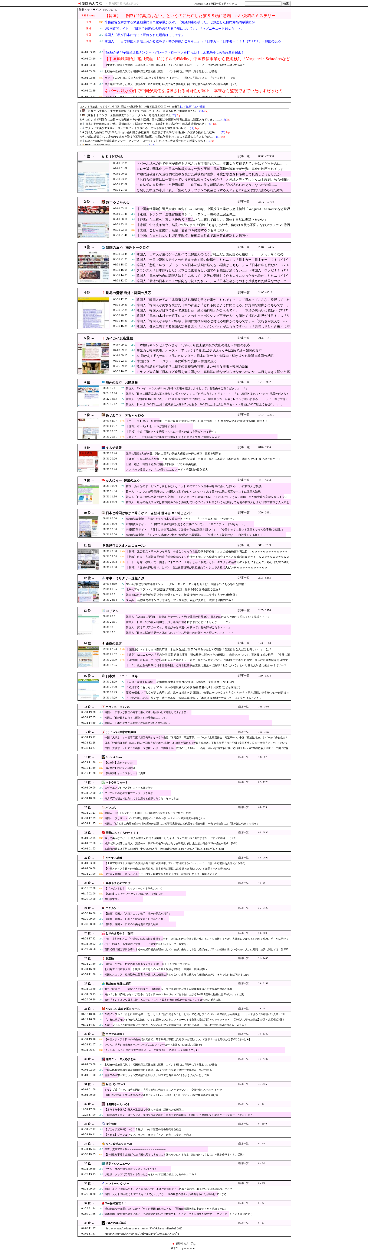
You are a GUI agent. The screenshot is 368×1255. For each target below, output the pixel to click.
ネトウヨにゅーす (117, 782)
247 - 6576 (264, 610)
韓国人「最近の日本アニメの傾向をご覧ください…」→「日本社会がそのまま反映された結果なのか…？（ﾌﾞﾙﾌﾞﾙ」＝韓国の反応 (212, 283)
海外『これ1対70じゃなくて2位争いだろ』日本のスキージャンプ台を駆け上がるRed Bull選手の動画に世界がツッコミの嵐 (174, 994)
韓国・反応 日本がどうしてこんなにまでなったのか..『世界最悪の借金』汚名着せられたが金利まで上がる (166, 1194)
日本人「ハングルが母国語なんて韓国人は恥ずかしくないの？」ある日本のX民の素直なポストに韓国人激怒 (193, 491)
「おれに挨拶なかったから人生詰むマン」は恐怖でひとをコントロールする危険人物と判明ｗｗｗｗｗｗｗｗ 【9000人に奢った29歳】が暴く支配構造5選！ (195, 1019)
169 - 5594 (264, 675)
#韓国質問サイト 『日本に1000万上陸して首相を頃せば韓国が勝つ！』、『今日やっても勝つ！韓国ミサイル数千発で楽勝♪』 (205, 529)
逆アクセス (230, 3)
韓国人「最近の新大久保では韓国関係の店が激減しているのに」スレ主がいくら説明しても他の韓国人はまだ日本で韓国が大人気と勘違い (207, 504)
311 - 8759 (264, 545)
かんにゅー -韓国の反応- (123, 480)
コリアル (112, 611)
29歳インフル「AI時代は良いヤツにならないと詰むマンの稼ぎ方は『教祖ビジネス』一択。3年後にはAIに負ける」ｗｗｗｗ (176, 1024)
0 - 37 (261, 1203)
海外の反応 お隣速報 (122, 382)
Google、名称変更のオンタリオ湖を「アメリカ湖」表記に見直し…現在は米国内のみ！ (180, 600)
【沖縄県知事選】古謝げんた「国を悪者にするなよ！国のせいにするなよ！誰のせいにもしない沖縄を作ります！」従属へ (175, 1154)
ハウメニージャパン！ (119, 707)
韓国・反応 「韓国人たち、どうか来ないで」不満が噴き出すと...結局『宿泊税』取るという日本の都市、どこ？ (168, 1188)
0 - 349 (262, 1163)
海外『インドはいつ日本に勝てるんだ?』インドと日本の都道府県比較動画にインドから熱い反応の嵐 (163, 999)
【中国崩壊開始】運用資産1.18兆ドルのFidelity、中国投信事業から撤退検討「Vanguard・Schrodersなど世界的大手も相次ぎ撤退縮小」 (197, 61)
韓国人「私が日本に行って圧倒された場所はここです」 (144, 35)
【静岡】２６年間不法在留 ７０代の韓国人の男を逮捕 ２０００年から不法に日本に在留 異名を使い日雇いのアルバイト (203, 459)
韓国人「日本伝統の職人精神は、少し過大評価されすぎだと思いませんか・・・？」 (178, 622)
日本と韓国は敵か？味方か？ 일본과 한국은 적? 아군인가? (149, 513)
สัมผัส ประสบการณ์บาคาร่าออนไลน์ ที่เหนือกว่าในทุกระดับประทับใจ (142, 1233)
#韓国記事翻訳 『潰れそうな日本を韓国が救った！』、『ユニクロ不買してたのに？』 (180, 518)
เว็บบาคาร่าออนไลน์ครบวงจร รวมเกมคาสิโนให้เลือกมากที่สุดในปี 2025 (143, 1228)
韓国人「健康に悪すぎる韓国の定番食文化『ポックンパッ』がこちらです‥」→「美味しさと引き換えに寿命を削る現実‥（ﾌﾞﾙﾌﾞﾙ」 (213, 328)
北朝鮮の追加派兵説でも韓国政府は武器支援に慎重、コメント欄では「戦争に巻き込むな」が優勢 (161, 71)
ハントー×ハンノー (117, 1183)
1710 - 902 (264, 382)
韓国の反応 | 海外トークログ (127, 247)
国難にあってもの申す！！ (122, 832)
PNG (101, 22)
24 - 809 (262, 933)
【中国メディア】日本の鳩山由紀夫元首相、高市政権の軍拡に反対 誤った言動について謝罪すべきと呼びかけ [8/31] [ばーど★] (177, 1039)
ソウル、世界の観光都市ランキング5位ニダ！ (131, 1169)
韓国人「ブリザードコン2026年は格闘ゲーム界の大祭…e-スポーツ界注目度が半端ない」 (155, 818)
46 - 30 (262, 883)
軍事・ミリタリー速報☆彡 (125, 578)
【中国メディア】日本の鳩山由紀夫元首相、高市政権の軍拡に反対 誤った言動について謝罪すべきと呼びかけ (167, 868)
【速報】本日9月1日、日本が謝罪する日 (151, 426)
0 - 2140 (262, 1124)
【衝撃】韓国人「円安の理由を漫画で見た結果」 (133, 924)
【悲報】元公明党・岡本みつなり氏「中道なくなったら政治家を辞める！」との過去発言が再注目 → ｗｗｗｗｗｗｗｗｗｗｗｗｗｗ (207, 553)
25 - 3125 (263, 908)
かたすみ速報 (114, 857)
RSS (206, 3)
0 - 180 (262, 1183)
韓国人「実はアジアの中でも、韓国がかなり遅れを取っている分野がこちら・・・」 (178, 627)
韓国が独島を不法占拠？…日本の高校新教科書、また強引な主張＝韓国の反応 (192, 366)
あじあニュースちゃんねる (125, 415)
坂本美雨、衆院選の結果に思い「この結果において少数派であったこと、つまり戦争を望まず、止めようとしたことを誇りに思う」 (180, 1214)
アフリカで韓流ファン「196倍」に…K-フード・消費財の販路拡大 (167, 469)
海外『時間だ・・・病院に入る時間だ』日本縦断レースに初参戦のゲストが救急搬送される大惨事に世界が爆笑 (168, 989)
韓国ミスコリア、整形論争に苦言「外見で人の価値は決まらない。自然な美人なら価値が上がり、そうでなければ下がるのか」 (177, 974)
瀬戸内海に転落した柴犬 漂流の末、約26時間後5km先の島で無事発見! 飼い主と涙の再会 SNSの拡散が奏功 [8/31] (171, 84)
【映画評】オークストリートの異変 (125, 773)
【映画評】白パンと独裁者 (120, 768)
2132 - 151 (264, 337)
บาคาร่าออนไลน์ (116, 1223)
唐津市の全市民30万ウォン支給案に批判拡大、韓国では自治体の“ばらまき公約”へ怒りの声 (157, 1075)
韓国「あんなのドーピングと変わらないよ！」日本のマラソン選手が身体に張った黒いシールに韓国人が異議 (194, 486)
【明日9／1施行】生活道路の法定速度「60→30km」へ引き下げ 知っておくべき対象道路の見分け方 (161, 1095)
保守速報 (111, 1124)
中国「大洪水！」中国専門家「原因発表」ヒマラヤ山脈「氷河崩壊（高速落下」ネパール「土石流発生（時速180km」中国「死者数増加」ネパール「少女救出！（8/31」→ (196, 739)
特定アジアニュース (118, 1163)
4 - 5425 (262, 1084)
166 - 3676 (263, 707)
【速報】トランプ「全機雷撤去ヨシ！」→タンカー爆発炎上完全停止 (186, 214)
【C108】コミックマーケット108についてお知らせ (133, 893)
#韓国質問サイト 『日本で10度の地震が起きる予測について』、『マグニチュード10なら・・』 (174, 28)
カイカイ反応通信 (119, 338)
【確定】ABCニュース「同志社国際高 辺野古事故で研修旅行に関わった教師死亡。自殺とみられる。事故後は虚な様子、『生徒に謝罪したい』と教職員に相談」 (208, 657)
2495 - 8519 (265, 292)
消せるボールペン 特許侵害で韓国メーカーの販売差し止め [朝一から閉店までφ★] (151, 1050)
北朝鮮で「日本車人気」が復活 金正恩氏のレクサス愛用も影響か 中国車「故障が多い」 (157, 969)
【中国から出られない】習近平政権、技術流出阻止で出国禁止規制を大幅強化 (192, 235)
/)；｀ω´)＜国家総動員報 (121, 732)
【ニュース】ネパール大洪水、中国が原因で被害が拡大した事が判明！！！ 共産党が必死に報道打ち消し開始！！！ (198, 421)
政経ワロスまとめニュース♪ (126, 545)
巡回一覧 (215, 3)
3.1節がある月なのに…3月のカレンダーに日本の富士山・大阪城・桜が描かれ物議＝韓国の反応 (205, 356)
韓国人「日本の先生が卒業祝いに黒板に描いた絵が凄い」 (138, 723)
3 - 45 (261, 1104)
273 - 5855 (264, 577)
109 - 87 (262, 757)
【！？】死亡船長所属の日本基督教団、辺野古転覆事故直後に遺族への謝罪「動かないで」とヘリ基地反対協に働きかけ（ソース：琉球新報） (207, 667)
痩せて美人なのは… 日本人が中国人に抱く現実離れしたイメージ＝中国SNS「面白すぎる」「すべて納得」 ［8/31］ (171, 77)
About (198, 3)
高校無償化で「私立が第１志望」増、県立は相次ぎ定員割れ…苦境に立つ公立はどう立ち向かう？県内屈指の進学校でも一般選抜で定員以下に (207, 695)
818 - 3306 (264, 447)
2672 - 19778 (266, 201)
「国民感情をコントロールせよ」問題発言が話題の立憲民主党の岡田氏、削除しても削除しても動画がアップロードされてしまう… (180, 1114)
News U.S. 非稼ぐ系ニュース (123, 1008)
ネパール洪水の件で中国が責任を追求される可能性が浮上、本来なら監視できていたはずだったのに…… (194, 93)
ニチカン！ (112, 908)
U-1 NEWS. (114, 156)
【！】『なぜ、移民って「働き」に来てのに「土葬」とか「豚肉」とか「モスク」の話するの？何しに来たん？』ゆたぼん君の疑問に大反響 (207, 564)
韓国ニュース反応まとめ (121, 1059)
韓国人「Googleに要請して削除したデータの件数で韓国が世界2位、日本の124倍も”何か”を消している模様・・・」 (198, 616)
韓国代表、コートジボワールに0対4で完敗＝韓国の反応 (177, 361)
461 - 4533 (264, 479)
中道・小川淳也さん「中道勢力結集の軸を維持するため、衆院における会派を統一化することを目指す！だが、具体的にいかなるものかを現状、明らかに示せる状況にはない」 (197, 940)
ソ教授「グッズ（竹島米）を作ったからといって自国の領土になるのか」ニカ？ (151, 1174)
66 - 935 (262, 807)
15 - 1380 (263, 1034)
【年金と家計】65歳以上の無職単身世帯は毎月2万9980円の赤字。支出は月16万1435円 (180, 682)
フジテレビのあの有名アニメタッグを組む (129, 793)
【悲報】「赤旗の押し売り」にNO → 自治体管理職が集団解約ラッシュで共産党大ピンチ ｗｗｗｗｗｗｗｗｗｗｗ (196, 567)
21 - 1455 (263, 958)
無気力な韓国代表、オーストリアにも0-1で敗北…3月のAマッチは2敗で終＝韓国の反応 (199, 350)
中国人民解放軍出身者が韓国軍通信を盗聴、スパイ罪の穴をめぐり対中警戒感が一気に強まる (158, 1069)
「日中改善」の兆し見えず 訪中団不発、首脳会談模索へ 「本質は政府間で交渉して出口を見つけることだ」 (194, 698)
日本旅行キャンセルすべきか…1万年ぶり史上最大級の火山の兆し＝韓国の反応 (193, 345)
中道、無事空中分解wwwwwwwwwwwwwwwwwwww (135, 1149)
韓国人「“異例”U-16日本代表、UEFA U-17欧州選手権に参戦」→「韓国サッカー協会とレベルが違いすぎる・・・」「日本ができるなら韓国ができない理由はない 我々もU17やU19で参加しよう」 (207, 401)
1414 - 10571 (266, 414)
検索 (286, 3)
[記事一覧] (243, 156)
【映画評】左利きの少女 (119, 762)
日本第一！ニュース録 (122, 676)
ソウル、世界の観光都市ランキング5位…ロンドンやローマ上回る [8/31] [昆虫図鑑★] (153, 1044)
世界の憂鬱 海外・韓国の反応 (128, 293)
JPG (101, 28)
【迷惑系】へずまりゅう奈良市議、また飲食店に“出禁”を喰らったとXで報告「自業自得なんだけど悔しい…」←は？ (172, 97)
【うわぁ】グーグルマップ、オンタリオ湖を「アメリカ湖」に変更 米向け (148, 1134)
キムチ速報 (114, 447)
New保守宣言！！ (115, 1203)
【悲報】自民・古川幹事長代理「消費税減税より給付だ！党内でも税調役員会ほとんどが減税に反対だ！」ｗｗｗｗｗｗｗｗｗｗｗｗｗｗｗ (207, 559)
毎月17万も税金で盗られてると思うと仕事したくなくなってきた (142, 798)
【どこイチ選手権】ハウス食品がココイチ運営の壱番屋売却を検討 (143, 1129)
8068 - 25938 (266, 156)
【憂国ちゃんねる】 (118, 1104)
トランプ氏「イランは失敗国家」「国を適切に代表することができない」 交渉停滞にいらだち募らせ (163, 1089)
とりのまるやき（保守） (121, 933)
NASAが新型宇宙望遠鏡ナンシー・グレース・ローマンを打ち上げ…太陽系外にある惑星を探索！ (174, 52)
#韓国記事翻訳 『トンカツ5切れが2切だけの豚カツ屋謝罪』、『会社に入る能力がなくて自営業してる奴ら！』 (196, 534)
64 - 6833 (263, 832)
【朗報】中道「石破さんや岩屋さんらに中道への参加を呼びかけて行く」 (171, 431)
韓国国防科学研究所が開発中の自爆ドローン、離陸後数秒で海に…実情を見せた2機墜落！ (182, 594)
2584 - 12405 (266, 247)
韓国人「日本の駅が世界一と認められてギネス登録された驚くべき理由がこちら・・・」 (181, 632)
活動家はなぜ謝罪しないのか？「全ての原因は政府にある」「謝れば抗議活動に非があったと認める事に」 (166, 1208)
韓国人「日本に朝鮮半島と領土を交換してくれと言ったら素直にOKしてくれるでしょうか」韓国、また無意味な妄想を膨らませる (207, 497)
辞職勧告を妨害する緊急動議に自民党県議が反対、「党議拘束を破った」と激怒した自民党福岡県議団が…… (183, 22)
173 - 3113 (264, 643)
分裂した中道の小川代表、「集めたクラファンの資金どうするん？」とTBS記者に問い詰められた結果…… (213, 190)
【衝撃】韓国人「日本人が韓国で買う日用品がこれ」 (135, 918)
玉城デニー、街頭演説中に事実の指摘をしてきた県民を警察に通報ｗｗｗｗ (173, 437)
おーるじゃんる (118, 202)
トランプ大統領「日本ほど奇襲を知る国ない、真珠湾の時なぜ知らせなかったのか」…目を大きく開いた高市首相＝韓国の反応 (213, 374)
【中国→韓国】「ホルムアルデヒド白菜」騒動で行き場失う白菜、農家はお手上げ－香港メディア (161, 873)
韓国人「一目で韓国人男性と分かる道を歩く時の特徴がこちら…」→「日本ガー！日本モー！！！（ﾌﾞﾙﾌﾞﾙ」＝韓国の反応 (193, 41)
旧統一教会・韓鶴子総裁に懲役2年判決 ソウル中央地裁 (161, 464)
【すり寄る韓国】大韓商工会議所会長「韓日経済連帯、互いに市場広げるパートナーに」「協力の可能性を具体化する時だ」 (176, 65)
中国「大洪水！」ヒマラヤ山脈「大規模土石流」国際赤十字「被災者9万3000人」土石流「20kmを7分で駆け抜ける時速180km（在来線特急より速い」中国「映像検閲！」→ (197, 750)
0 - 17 (261, 1223)
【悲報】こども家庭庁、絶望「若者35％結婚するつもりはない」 (183, 230)
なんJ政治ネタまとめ (119, 1143)
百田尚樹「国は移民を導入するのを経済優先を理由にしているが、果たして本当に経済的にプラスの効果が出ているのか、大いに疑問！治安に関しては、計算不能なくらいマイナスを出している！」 (197, 951)
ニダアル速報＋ (115, 1034)
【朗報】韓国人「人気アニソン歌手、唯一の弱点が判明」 (138, 913)
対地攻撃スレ (112, 899)
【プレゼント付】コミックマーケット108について (133, 888)
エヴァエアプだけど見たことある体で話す (129, 787)
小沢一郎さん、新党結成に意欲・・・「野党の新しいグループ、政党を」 (147, 944)
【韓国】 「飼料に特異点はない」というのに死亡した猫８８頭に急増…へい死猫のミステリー (190, 15)
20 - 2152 (263, 983)
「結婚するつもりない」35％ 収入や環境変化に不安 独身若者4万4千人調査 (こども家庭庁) (183, 687)
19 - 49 (262, 1008)
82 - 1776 (263, 782)
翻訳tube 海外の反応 (118, 983)
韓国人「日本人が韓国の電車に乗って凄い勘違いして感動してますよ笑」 (147, 712)
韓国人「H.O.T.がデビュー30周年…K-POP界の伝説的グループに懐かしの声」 (149, 813)
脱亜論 (110, 958)
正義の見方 (114, 643)
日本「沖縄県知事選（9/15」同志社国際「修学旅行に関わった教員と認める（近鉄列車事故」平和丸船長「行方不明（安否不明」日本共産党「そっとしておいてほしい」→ (196, 744)
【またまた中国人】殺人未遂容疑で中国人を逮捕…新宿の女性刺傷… (144, 1109)
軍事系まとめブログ (118, 883)
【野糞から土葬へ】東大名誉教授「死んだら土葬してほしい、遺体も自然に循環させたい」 (202, 219)
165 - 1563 (263, 732)
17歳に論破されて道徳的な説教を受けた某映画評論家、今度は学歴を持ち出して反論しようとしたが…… (212, 174)
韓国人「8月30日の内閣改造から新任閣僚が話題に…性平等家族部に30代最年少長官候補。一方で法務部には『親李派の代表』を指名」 (182, 823)
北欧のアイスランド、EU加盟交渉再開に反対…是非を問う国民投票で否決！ (173, 589)
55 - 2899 (263, 857)
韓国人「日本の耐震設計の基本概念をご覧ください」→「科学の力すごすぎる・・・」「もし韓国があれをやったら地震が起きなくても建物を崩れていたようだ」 (207, 396)
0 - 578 (262, 1143)
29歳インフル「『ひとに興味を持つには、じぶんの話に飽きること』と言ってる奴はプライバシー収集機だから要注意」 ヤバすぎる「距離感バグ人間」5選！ (196, 1014)
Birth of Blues (114, 757)
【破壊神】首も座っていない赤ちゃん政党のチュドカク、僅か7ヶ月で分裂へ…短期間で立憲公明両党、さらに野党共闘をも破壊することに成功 (207, 662)
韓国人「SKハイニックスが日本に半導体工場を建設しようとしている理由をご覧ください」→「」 (187, 388)
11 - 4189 (263, 1059)
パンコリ (111, 807)
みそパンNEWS (115, 1084)
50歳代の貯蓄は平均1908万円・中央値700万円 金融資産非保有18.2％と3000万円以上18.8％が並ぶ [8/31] (164, 848)
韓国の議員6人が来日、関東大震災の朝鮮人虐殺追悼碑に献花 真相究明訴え (173, 453)
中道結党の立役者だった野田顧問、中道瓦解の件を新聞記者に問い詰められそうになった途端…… (207, 185)
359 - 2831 (264, 512)
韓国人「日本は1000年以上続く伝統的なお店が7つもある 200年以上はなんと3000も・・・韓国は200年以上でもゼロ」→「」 (205, 404)
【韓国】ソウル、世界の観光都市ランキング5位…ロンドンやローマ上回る (147, 963)
